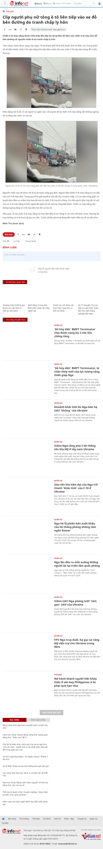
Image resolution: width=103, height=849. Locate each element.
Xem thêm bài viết (51, 712)
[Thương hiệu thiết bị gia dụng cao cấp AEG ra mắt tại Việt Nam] (14, 294)
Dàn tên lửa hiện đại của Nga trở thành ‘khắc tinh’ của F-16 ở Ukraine (76, 488)
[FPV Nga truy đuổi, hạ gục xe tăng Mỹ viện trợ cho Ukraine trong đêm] (27, 651)
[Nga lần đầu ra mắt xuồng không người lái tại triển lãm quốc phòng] (27, 573)
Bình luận (9, 234)
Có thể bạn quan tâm (15, 282)
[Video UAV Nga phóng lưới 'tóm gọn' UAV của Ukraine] (27, 612)
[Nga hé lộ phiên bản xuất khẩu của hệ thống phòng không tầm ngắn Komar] (27, 535)
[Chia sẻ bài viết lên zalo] (10, 29)
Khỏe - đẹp (69, 819)
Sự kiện (5, 823)
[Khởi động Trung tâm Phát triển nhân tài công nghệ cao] (39, 294)
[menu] (5, 3)
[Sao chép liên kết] (21, 29)
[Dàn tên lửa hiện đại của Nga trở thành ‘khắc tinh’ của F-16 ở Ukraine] (27, 496)
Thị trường (24, 819)
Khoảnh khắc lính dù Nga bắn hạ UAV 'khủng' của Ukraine (75, 408)
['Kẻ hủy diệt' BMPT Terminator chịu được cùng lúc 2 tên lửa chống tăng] (27, 340)
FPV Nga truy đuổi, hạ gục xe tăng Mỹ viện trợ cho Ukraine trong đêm (76, 643)
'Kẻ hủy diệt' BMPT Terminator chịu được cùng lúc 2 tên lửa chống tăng (74, 332)
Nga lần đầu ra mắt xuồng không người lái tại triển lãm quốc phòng (77, 563)
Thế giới (10, 11)
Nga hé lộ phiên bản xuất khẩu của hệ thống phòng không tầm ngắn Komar (75, 527)
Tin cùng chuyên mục (15, 319)
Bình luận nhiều (38, 720)
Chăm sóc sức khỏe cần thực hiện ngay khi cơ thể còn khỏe (63, 308)
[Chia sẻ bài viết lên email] (15, 29)
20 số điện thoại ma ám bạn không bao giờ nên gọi (26, 766)
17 (26, 737)
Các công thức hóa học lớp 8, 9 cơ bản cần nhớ (24, 773)
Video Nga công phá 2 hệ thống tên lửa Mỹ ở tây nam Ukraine (75, 447)
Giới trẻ (57, 819)
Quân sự (58, 325)
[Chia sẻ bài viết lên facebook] (5, 29)
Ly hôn (17, 241)
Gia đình (47, 819)
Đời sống (12, 819)
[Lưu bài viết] (26, 29)
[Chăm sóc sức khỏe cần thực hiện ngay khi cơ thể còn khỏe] (64, 294)
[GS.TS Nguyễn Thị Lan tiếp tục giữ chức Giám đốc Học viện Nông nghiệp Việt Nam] (89, 294)
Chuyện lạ (81, 819)
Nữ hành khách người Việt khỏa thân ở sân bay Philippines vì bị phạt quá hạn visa (75, 682)
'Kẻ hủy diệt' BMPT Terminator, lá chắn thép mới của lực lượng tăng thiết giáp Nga (77, 371)
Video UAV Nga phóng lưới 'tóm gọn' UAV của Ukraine (75, 602)
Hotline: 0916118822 (63, 3)
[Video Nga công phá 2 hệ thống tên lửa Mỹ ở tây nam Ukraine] (27, 457)
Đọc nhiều (14, 720)
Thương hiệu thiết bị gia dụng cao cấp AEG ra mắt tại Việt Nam (14, 308)
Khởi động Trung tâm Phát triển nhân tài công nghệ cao (39, 308)
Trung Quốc (30, 241)
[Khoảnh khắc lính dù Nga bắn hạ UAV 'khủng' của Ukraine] (27, 418)
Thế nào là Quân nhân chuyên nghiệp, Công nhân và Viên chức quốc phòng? (25, 793)
